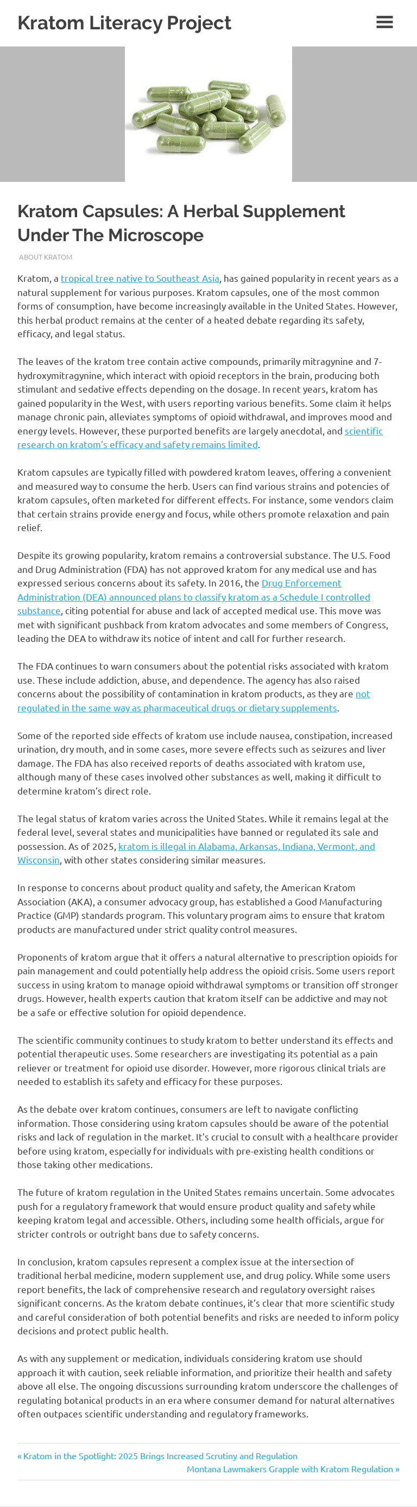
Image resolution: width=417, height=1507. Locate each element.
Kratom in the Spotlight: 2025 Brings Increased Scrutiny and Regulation (160, 1455)
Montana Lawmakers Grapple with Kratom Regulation (290, 1468)
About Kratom (45, 256)
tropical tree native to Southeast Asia (140, 277)
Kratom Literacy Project (124, 22)
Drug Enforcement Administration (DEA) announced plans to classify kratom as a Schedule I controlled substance (193, 596)
